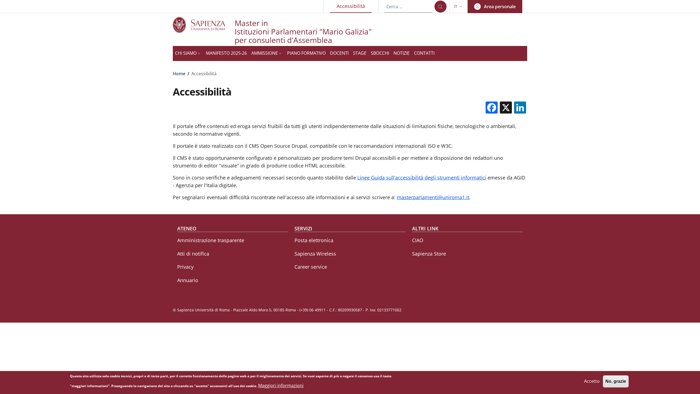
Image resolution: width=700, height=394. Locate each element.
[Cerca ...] (440, 7)
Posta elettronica (313, 240)
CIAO (417, 240)
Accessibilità (354, 5)
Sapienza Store (429, 253)
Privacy (185, 266)
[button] (459, 6)
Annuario (187, 280)
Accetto (592, 381)
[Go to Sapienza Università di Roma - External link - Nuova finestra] (204, 24)
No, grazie (615, 381)
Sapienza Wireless (315, 253)
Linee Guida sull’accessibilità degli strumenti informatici (421, 177)
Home (179, 74)
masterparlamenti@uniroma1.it (433, 197)
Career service (310, 266)
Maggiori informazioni (281, 386)
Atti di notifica (193, 253)
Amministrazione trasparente (210, 240)
